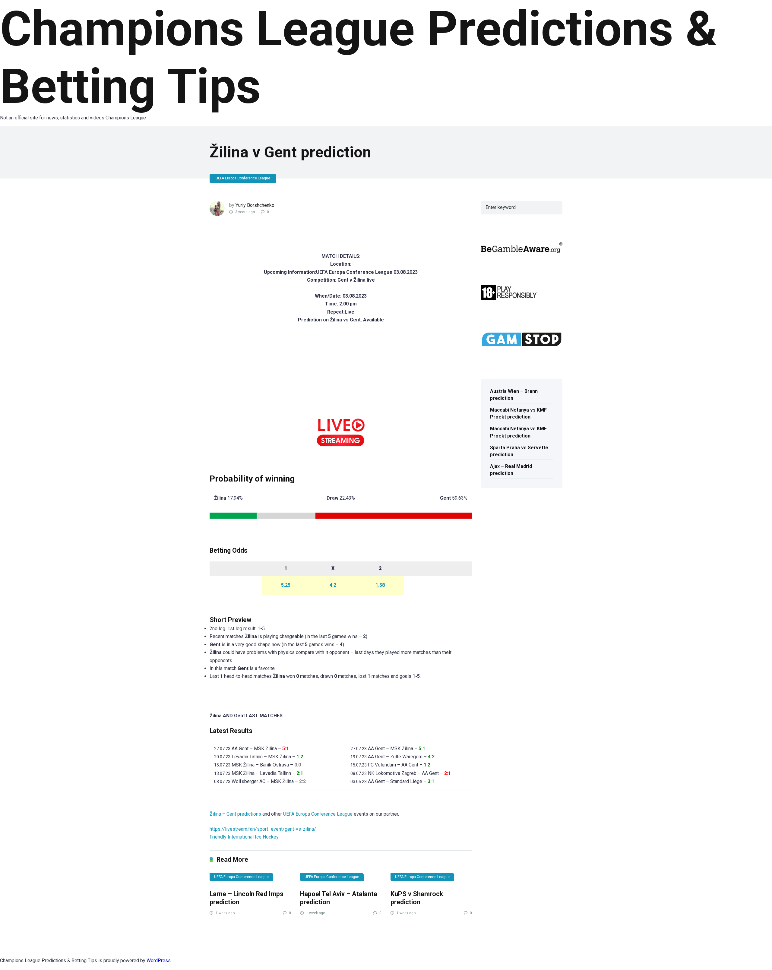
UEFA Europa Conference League (243, 178)
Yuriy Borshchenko (255, 205)
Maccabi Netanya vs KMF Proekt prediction (518, 413)
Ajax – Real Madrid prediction (511, 469)
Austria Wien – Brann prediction (514, 394)
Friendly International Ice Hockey (244, 837)
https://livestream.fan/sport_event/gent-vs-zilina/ (263, 829)
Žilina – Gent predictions (235, 814)
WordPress (159, 960)
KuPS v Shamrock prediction (417, 898)
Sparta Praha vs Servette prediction (519, 451)
